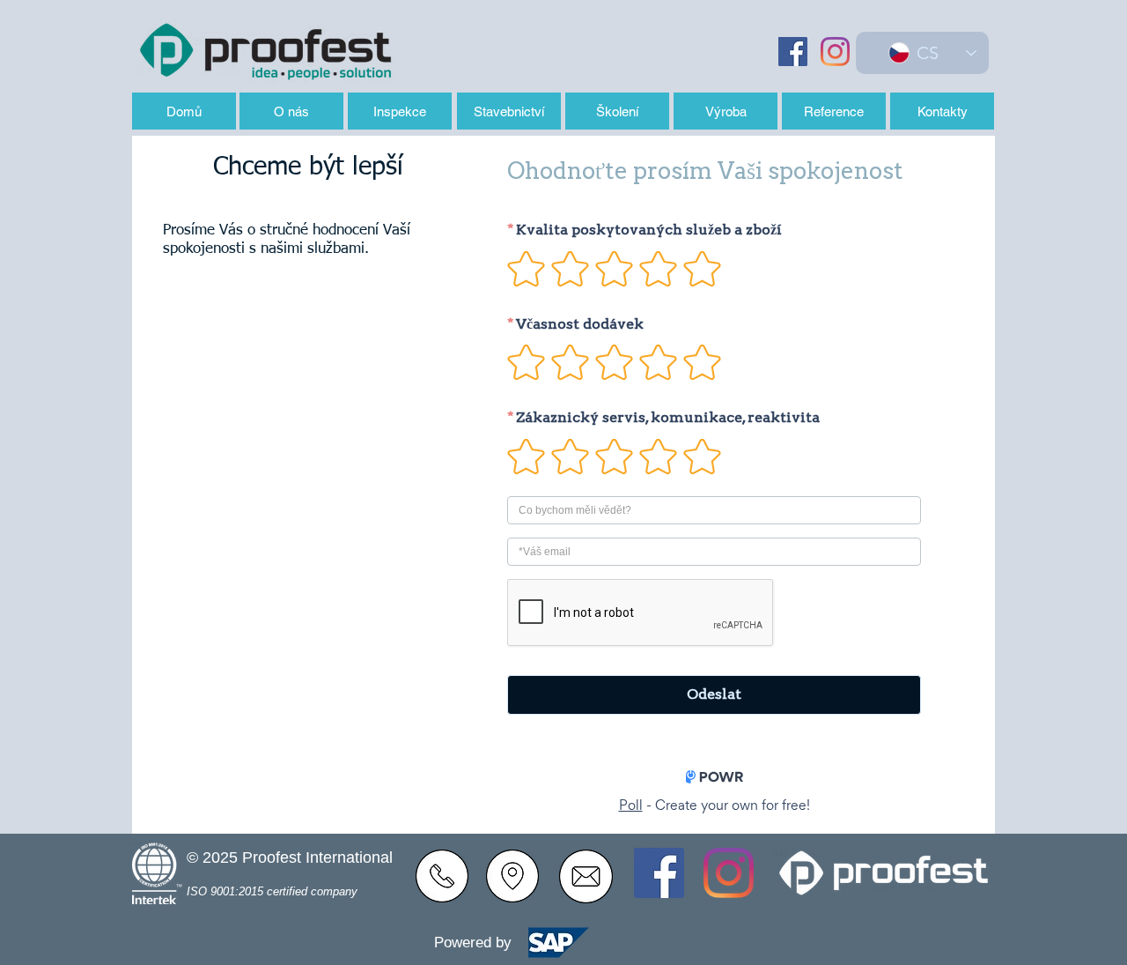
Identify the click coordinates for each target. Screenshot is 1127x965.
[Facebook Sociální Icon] (792, 51)
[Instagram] (835, 51)
